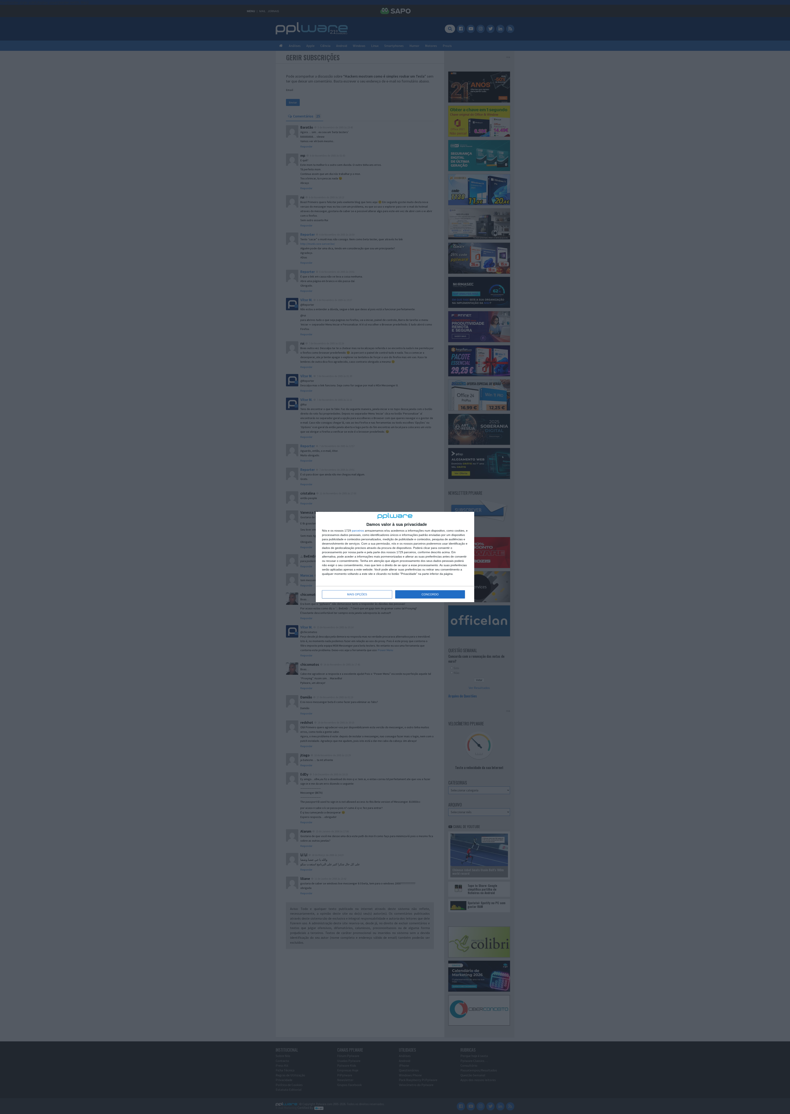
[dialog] (395, 557)
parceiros (358, 530)
